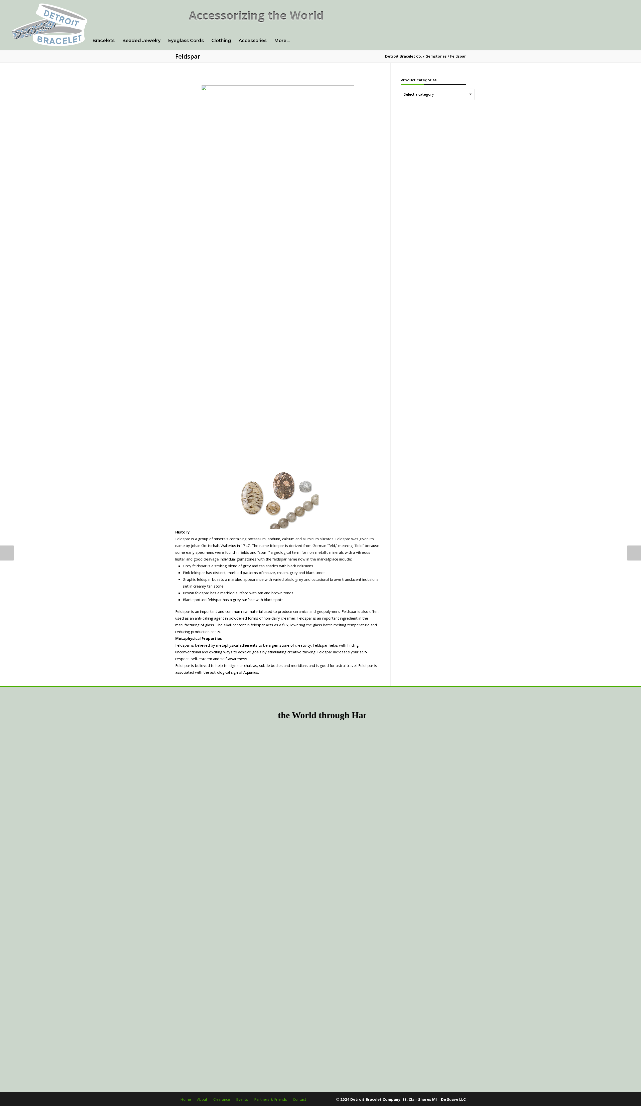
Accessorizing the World (256, 15)
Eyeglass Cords (186, 40)
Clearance (221, 1099)
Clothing (221, 40)
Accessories (253, 40)
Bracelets (103, 40)
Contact (299, 1099)
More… (282, 40)
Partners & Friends (270, 1099)
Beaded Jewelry (141, 40)
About (202, 1099)
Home (185, 1099)
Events (242, 1099)
